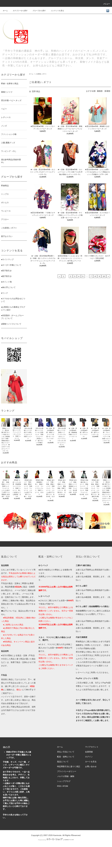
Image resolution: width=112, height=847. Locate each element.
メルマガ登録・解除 (65, 776)
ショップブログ (63, 781)
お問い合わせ (91, 766)
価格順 (100, 91)
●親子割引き (6, 276)
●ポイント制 (6, 282)
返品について (63, 761)
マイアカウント (91, 747)
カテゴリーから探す (20, 11)
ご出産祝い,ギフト (41, 74)
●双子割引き (6, 271)
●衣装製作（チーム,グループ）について (12, 316)
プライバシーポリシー (66, 771)
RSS (59, 786)
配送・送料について (65, 757)
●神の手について (8, 287)
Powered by (42, 840)
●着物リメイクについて (11, 324)
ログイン (89, 757)
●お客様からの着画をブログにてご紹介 (13, 308)
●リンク (4, 293)
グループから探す (39, 11)
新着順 (107, 91)
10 (104, 276)
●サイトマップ (7, 259)
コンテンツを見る (57, 11)
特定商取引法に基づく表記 (68, 766)
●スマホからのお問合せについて (13, 299)
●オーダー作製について (11, 265)
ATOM (65, 786)
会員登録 (89, 752)
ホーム (5, 11)
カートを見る (91, 761)
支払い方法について (65, 752)
